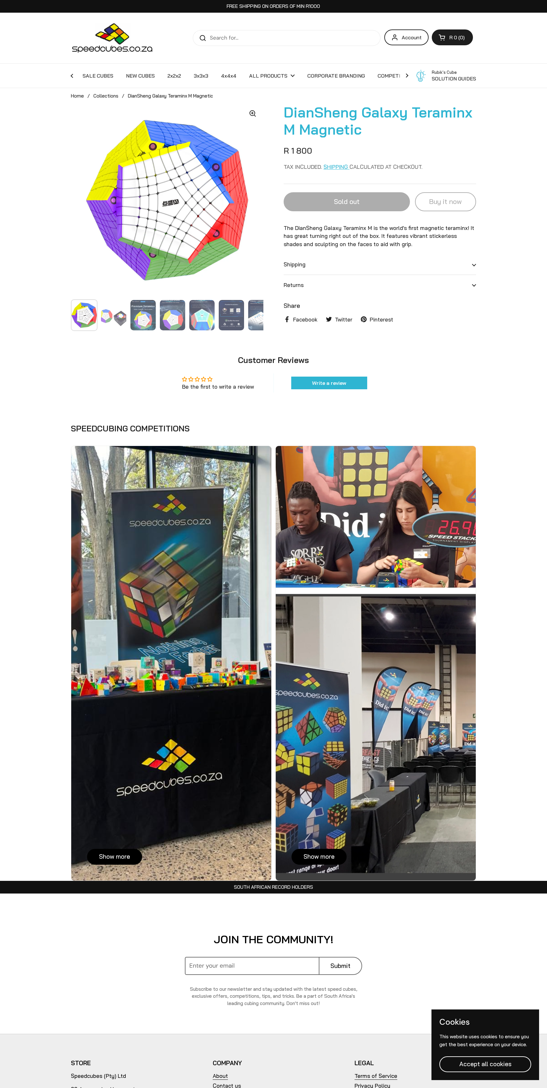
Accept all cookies (485, 1064)
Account (412, 37)
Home (77, 96)
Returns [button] (294, 284)
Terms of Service (376, 1075)
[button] (452, 37)
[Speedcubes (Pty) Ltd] (112, 38)
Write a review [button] (329, 383)
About (220, 1075)
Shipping (336, 166)
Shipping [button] (294, 264)
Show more (114, 856)
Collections (105, 96)
